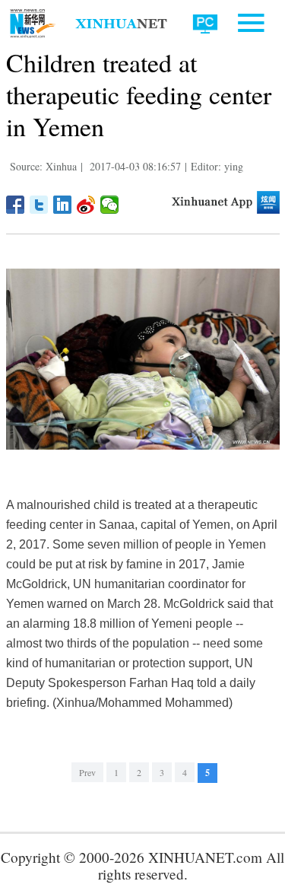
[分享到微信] (109, 205)
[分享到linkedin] (62, 205)
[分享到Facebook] (15, 205)
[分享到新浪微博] (86, 205)
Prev (87, 772)
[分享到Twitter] (39, 205)
